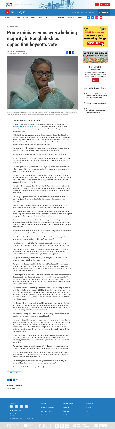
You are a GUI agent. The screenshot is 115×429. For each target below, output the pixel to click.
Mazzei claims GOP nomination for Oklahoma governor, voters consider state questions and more (97, 95)
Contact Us (44, 415)
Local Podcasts (67, 411)
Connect (8, 17)
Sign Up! (95, 80)
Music (41, 17)
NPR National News (12, 26)
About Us (43, 403)
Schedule (70, 17)
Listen (25, 17)
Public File (88, 407)
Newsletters (66, 415)
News (33, 17)
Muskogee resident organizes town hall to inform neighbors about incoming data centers (97, 110)
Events (17, 17)
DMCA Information (68, 403)
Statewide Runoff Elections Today (96, 103)
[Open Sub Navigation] (12, 17)
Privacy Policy (89, 403)
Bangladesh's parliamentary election (25, 126)
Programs (60, 17)
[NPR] (44, 426)
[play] (7, 12)
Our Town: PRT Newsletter (95, 68)
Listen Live (66, 407)
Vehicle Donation (90, 415)
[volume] (12, 12)
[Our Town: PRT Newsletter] (95, 57)
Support (80, 17)
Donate (105, 4)
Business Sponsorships (47, 407)
